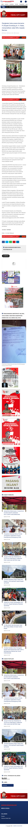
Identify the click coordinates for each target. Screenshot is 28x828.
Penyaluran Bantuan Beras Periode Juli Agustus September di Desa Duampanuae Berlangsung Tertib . (13, 535)
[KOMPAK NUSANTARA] (7, 2)
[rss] (12, 811)
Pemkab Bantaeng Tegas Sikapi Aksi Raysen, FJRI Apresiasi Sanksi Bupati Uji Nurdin (14, 581)
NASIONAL (5, 785)
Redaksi (3, 816)
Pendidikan (21, 4)
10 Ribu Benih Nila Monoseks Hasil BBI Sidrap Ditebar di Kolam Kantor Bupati (13, 627)
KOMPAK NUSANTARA (17, 825)
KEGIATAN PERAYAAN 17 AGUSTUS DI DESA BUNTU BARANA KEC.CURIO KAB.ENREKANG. (14, 513)
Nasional (12, 4)
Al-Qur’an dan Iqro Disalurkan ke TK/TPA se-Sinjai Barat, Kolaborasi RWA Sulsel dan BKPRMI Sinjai (13, 558)
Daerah (6, 4)
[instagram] (8, 811)
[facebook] (3, 242)
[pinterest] (14, 242)
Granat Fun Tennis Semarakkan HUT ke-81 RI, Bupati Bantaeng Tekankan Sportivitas (13, 604)
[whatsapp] (10, 242)
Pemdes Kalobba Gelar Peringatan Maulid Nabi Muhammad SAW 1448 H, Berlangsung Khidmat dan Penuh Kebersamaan (14, 650)
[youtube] (10, 811)
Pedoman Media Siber (6, 818)
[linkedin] (17, 242)
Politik (16, 4)
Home (2, 4)
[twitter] (6, 242)
